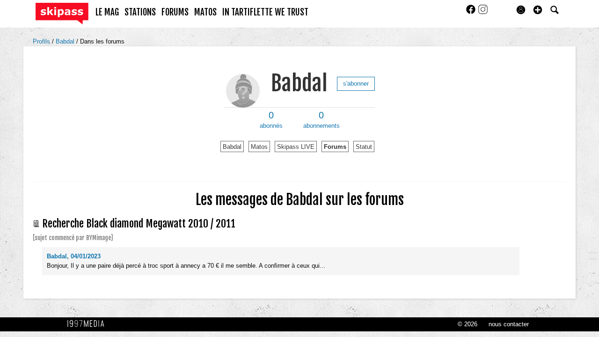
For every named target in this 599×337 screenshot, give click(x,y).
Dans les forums (102, 41)
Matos (259, 146)
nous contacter (509, 324)
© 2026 (467, 324)
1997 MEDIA (88, 323)
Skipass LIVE (295, 146)
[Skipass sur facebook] (472, 12)
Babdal (66, 41)
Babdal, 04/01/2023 (74, 256)
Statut (364, 146)
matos (205, 12)
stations (140, 12)
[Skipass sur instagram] (483, 12)
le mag (107, 12)
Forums (335, 146)
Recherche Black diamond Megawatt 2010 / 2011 (138, 223)
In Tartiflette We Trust (265, 12)
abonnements (321, 119)
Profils (42, 41)
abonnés (271, 119)
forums (175, 12)
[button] (538, 10)
